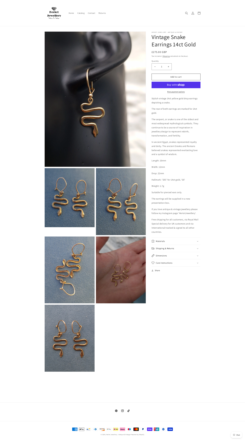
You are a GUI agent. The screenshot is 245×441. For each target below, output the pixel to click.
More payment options (176, 92)
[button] (186, 13)
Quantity (155, 61)
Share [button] (157, 270)
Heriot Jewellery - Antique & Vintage (118, 434)
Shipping (166, 56)
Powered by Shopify (137, 434)
